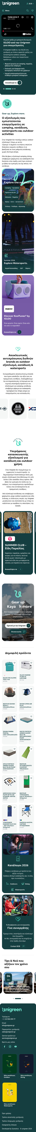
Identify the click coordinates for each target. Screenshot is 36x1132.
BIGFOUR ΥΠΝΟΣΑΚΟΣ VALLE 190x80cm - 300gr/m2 (26, 795)
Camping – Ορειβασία (12, 188)
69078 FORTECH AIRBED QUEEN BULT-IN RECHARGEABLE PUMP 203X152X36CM (25, 735)
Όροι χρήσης (6, 1113)
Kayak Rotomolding (11, 268)
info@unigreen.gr (8, 1025)
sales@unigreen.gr (9, 1032)
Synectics (15, 1129)
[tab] (3, 88)
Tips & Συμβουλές (11, 984)
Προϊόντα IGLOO (10, 192)
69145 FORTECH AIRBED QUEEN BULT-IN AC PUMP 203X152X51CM (9, 766)
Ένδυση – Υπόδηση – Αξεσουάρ (15, 206)
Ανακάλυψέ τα (11, 83)
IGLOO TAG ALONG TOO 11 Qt (9, 678)
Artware (13, 1125)
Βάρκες (28, 268)
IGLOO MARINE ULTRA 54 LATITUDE (25, 676)
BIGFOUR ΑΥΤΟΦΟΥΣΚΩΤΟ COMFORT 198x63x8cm (26, 766)
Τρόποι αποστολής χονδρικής (13, 1117)
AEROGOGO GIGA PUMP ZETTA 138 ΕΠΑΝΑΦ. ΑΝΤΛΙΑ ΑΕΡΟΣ (9, 795)
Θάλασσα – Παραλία (11, 197)
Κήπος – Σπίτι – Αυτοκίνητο (14, 202)
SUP (21, 268)
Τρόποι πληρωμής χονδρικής (12, 1121)
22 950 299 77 (8, 1019)
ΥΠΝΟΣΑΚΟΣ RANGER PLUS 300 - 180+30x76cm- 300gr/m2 (9, 825)
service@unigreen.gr (9, 1038)
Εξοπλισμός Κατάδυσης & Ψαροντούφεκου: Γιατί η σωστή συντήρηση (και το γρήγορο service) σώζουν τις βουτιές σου (18, 988)
